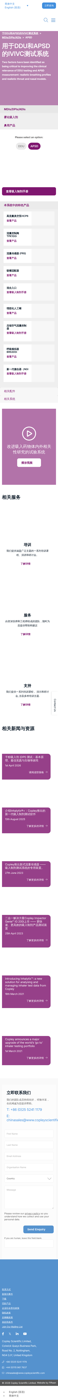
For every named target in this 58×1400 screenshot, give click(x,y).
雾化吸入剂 (11, 117)
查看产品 (12, 220)
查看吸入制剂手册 (17, 191)
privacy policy (32, 1213)
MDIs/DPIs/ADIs (11, 37)
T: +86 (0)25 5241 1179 (24, 1110)
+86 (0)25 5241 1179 (16, 1362)
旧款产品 (6, 1303)
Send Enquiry (36, 1229)
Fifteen (52, 1383)
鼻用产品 (9, 125)
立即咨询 (49, 5)
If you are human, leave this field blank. (23, 1238)
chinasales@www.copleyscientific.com (25, 1373)
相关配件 (9, 391)
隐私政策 (6, 1313)
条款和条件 (7, 1322)
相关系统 (9, 398)
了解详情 (25, 563)
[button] (8, 3)
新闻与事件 (7, 1294)
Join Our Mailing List (12, 1326)
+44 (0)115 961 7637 (16, 1367)
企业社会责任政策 (10, 1308)
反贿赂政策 (7, 1317)
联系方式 (6, 1289)
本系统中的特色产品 (16, 205)
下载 (4, 1299)
